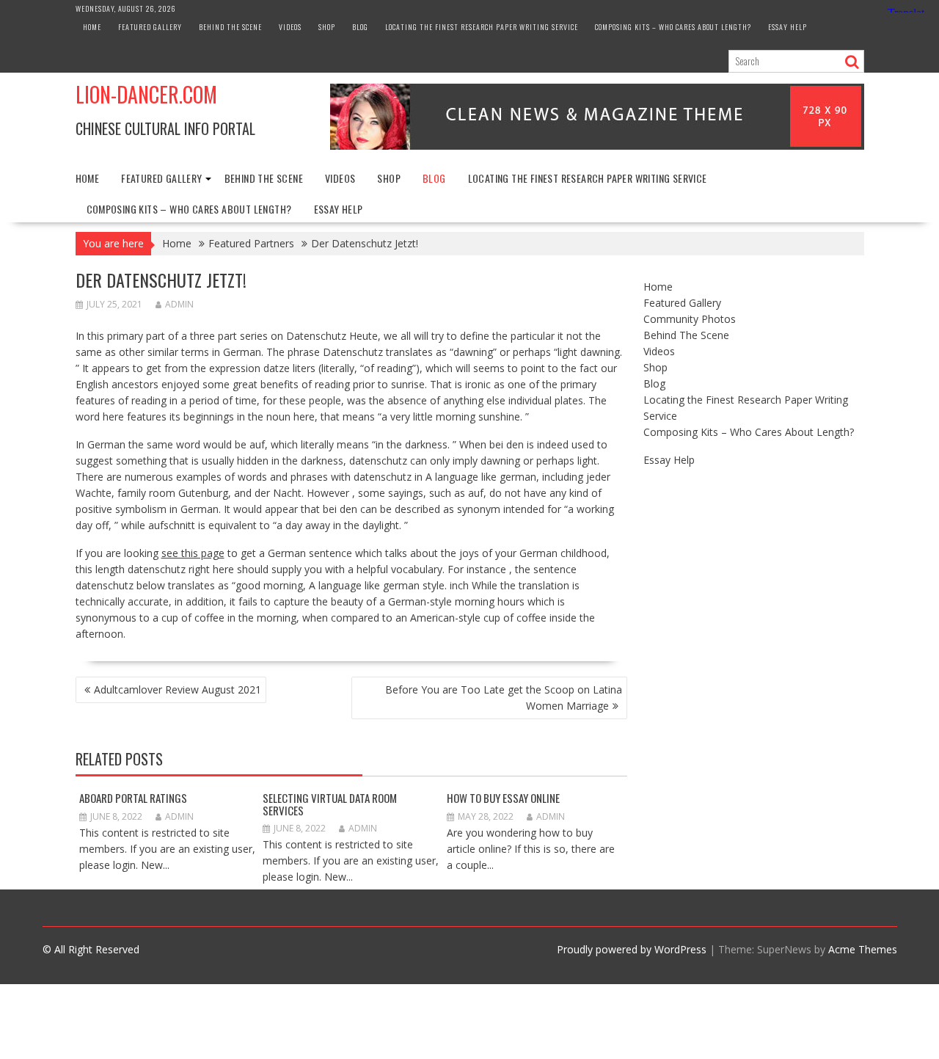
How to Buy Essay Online (503, 798)
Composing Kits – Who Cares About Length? (673, 26)
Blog (360, 26)
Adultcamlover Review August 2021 (177, 689)
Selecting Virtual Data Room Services (330, 804)
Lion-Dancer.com (146, 94)
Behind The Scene (230, 26)
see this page (192, 553)
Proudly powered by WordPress (631, 949)
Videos (290, 26)
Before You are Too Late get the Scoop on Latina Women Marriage (503, 698)
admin (179, 304)
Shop (326, 26)
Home (92, 26)
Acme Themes (862, 949)
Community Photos (689, 319)
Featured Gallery (150, 26)
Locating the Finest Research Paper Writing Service (481, 26)
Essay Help (787, 26)
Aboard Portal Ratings (133, 798)
